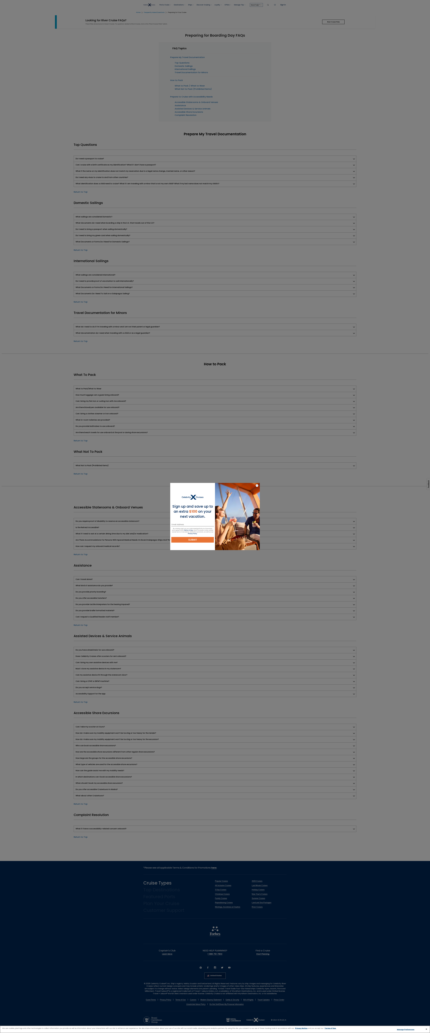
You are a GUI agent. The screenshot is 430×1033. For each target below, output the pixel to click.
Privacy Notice (301, 1028)
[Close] (426, 1029)
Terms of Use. (330, 1028)
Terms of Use (188, 530)
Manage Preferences (405, 1029)
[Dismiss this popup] (257, 485)
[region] (215, 1029)
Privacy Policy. (192, 534)
